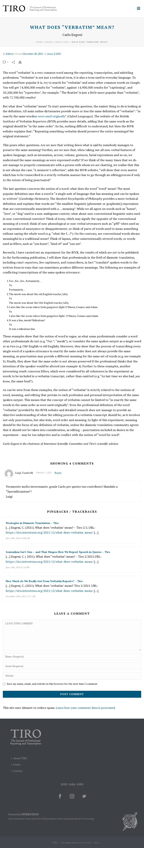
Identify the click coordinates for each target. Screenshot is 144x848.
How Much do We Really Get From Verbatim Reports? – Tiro (44, 581)
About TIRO (20, 758)
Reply (58, 472)
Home (39, 42)
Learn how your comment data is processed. (86, 708)
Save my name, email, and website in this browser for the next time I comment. (52, 684)
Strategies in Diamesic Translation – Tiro (32, 523)
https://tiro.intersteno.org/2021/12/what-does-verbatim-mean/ (49, 532)
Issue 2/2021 (62, 42)
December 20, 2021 (33, 53)
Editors (10, 53)
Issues (49, 42)
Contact (18, 771)
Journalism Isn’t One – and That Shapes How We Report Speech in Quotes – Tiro (58, 552)
